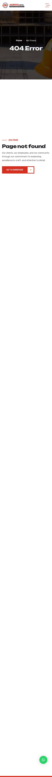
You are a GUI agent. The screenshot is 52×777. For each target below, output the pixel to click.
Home (19, 40)
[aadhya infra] (13, 5)
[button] (43, 760)
